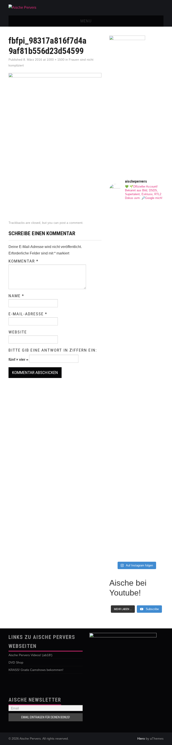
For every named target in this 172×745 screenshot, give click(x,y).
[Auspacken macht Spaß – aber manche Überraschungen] (122, 491)
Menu (86, 20)
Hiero (141, 738)
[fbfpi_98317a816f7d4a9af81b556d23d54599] (55, 142)
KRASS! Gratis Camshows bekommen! (36, 670)
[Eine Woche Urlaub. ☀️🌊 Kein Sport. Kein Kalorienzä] (150, 269)
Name (16, 296)
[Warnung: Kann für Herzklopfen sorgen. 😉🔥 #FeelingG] (122, 373)
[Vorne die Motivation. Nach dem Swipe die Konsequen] (150, 387)
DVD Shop (16, 662)
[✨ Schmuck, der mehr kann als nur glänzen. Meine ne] (150, 474)
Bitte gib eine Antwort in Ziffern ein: (53, 350)
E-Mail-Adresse (28, 314)
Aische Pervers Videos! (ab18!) (30, 655)
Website (18, 332)
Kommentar (24, 261)
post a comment (71, 222)
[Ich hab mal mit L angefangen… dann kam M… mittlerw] (122, 277)
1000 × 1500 (55, 59)
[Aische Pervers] (22, 7)
